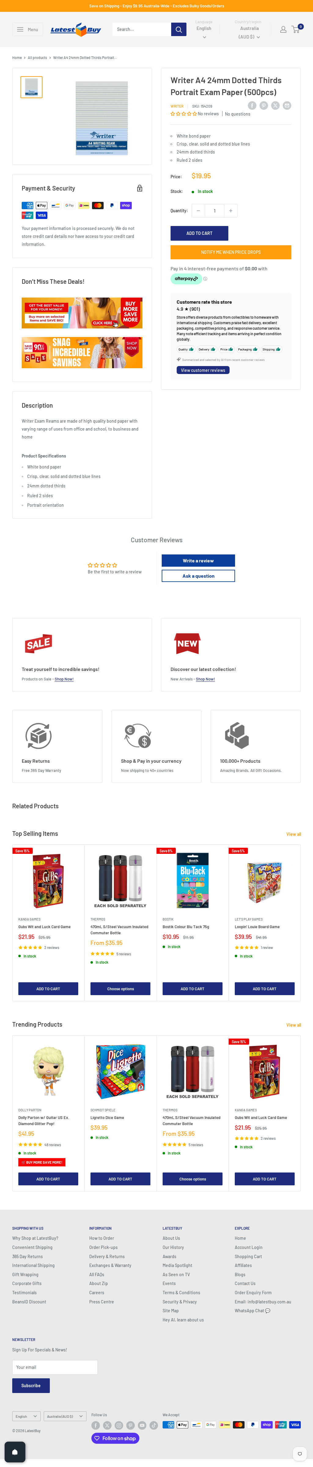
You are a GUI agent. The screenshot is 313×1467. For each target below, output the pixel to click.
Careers (96, 1292)
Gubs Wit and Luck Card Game (44, 926)
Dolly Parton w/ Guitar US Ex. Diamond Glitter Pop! (43, 1120)
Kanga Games (29, 919)
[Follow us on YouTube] (142, 1425)
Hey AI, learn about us (183, 1319)
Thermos (97, 919)
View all (294, 834)
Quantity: (179, 210)
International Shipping (33, 1265)
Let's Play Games (249, 919)
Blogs (240, 1274)
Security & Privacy (180, 1301)
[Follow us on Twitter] (107, 1425)
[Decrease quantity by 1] (198, 210)
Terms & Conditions (181, 1292)
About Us (171, 1238)
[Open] (15, 1452)
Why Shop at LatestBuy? (35, 1238)
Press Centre (101, 1301)
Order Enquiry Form (253, 1292)
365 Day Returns (27, 1256)
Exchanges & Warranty (110, 1265)
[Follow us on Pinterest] (130, 1425)
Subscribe (31, 1385)
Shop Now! (64, 678)
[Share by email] (287, 105)
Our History (173, 1247)
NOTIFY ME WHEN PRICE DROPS (231, 252)
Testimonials (24, 1292)
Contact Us (245, 1283)
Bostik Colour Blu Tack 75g (186, 926)
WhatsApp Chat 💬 (252, 1310)
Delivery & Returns (107, 1256)
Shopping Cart (248, 1256)
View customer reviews (203, 370)
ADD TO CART (199, 233)
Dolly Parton (29, 1110)
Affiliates (243, 1265)
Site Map (171, 1310)
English (21, 1416)
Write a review (198, 560)
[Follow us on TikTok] (153, 1425)
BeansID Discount (29, 1301)
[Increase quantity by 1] (230, 210)
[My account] (283, 29)
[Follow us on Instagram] (119, 1425)
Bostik (168, 919)
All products (37, 57)
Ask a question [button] (198, 576)
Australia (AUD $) (60, 1416)
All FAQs (96, 1274)
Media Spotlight (177, 1265)
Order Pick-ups (103, 1247)
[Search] (178, 29)
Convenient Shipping (32, 1247)
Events (169, 1283)
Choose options (120, 988)
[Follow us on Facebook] (95, 1425)
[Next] (301, 922)
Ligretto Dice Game (107, 1117)
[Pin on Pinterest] (264, 105)
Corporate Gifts (27, 1283)
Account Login (249, 1247)
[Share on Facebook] (252, 105)
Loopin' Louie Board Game (257, 926)
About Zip (98, 1283)
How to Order (101, 1238)
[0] (296, 29)
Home (17, 57)
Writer (177, 106)
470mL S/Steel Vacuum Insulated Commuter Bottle (119, 929)
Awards (169, 1256)
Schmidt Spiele (103, 1110)
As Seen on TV (176, 1274)
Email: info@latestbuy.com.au (263, 1301)
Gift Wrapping (25, 1274)
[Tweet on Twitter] (275, 105)
